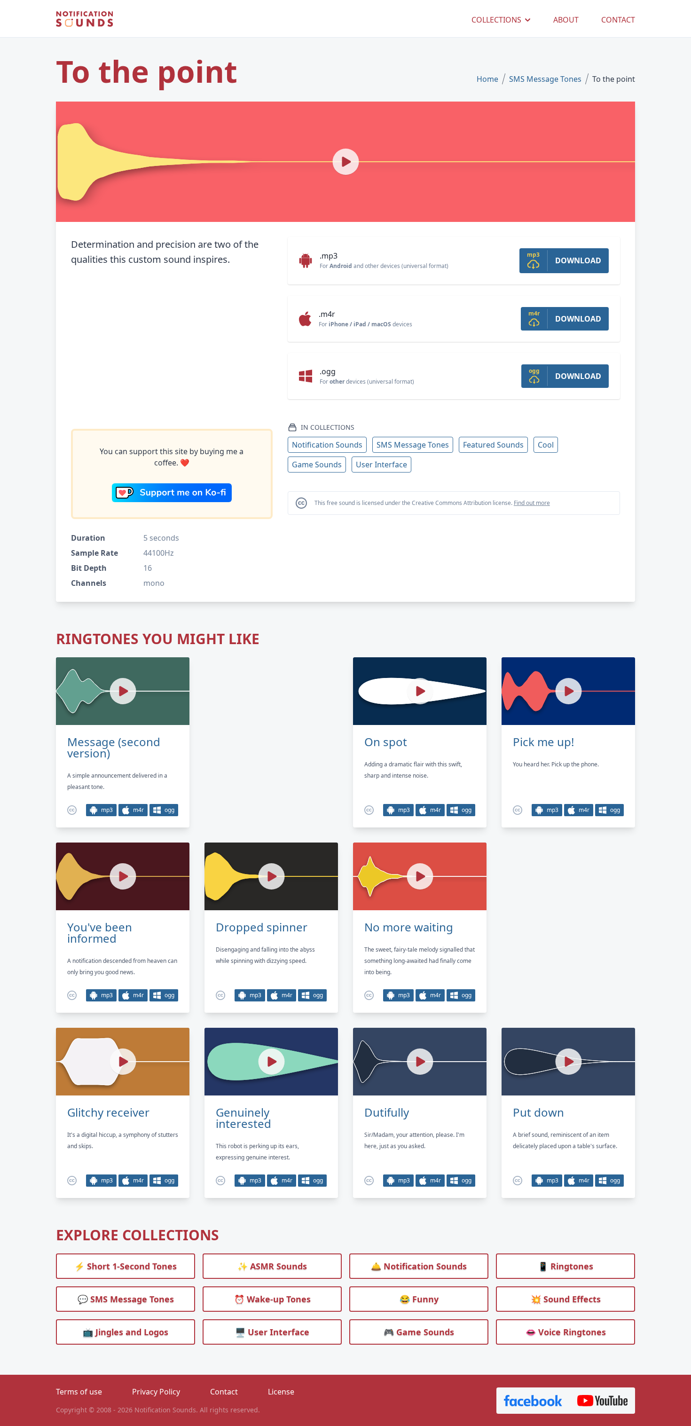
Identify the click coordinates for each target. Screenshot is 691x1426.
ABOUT (566, 20)
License (281, 1392)
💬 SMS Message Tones (126, 1299)
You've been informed (99, 933)
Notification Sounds (327, 445)
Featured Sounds (493, 445)
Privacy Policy (156, 1392)
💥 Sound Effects (566, 1299)
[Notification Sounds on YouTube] (602, 1400)
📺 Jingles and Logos (125, 1332)
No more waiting (408, 927)
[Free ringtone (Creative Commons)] (72, 810)
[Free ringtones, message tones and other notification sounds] (84, 19)
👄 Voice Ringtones (566, 1332)
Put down (538, 1112)
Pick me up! (543, 742)
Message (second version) (113, 747)
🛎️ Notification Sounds (419, 1266)
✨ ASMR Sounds (272, 1266)
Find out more (532, 503)
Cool (546, 445)
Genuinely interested (243, 1118)
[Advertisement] (172, 348)
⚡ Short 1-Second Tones (125, 1266)
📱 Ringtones (565, 1266)
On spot (385, 742)
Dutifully (386, 1112)
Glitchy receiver (108, 1112)
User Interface (381, 464)
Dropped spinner (261, 927)
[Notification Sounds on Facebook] (533, 1400)
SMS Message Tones (545, 79)
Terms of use (79, 1392)
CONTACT (618, 20)
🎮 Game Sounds (419, 1332)
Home (487, 79)
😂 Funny (419, 1299)
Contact (224, 1392)
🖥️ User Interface (272, 1332)
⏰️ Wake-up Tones (272, 1299)
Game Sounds (317, 464)
